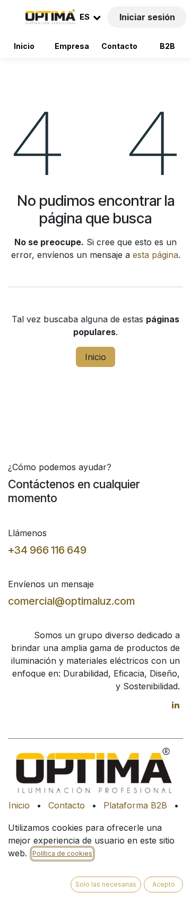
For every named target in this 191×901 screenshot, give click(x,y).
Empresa (72, 46)
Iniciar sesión (147, 17)
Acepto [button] (163, 884)
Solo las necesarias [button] (105, 884)
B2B (167, 46)
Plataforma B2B (135, 805)
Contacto (119, 46)
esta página (155, 254)
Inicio (24, 46)
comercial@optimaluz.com (71, 601)
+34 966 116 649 (47, 550)
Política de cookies (62, 853)
